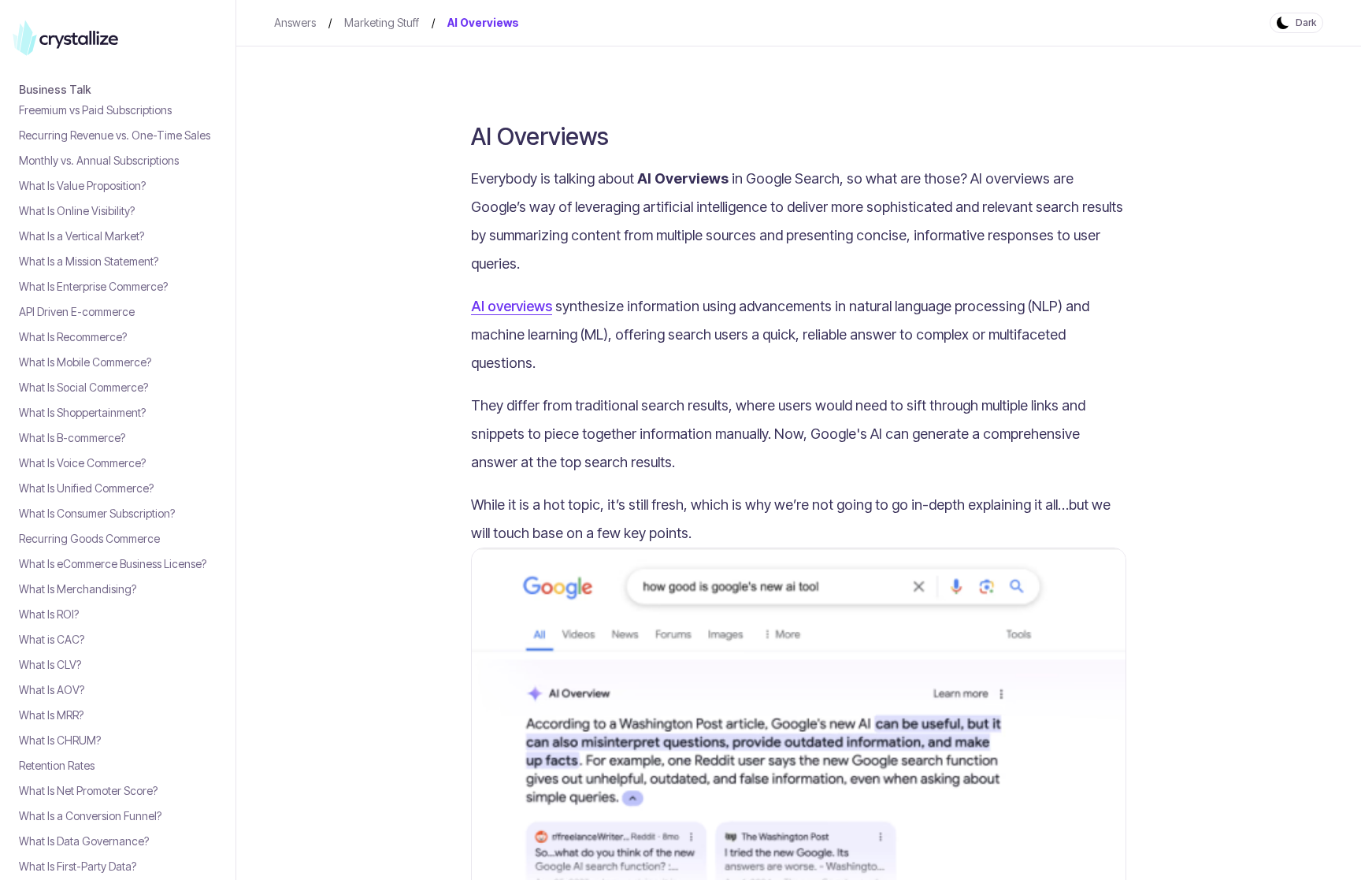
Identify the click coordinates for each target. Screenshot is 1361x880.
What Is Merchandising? (77, 589)
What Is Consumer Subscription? (97, 513)
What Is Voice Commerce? (82, 463)
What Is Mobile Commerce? (85, 362)
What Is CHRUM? (60, 740)
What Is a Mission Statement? (88, 261)
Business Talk (55, 89)
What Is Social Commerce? (83, 387)
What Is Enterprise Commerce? (93, 286)
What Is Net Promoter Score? (88, 790)
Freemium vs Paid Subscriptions (95, 110)
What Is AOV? (51, 689)
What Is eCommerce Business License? (112, 563)
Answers (295, 22)
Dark (1306, 22)
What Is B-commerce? (72, 437)
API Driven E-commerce (77, 311)
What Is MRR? (51, 715)
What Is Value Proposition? (82, 185)
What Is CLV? (50, 664)
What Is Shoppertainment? (82, 412)
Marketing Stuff (381, 22)
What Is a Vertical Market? (81, 236)
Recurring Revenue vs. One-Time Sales (114, 135)
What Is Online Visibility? (77, 210)
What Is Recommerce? (73, 336)
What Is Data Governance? (84, 841)
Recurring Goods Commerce (89, 538)
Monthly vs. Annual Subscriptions (99, 160)
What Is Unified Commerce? (86, 488)
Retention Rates (57, 765)
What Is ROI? (49, 614)
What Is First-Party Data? (77, 866)
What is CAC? (51, 639)
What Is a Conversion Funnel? (90, 815)
